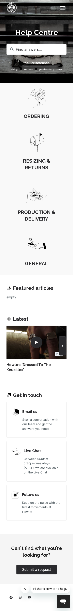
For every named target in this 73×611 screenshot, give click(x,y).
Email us (29, 411)
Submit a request (36, 569)
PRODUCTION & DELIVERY (36, 215)
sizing (14, 69)
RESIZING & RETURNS (36, 164)
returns (28, 69)
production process (51, 69)
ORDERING (36, 116)
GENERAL (36, 263)
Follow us (30, 494)
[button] (62, 345)
